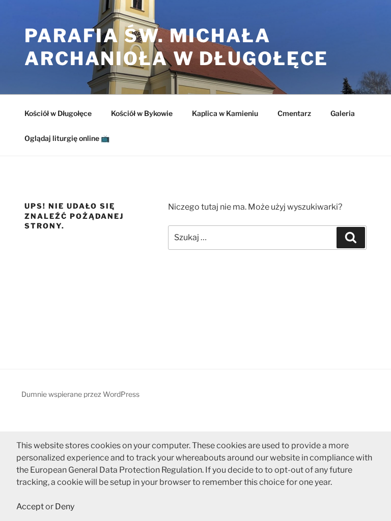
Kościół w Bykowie (142, 113)
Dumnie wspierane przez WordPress (80, 394)
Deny (64, 506)
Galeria (342, 113)
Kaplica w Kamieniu (225, 113)
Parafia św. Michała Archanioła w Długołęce (176, 47)
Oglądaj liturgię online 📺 (66, 138)
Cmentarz (294, 113)
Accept (30, 506)
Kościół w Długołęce (58, 113)
